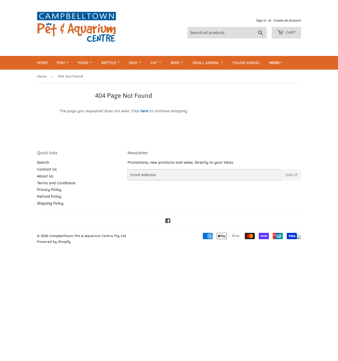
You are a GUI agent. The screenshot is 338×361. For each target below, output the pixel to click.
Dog (133, 62)
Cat (154, 62)
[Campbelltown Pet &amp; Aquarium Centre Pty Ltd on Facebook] (168, 221)
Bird (175, 62)
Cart (290, 32)
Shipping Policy (50, 203)
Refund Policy (49, 196)
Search (43, 162)
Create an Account (287, 20)
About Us (45, 176)
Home (42, 62)
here (144, 111)
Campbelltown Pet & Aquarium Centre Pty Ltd (87, 236)
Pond (83, 62)
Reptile (109, 62)
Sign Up (291, 175)
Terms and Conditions (56, 183)
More (274, 62)
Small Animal (206, 62)
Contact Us (47, 169)
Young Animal (246, 62)
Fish (61, 62)
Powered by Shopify (54, 241)
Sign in (261, 20)
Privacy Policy (49, 189)
